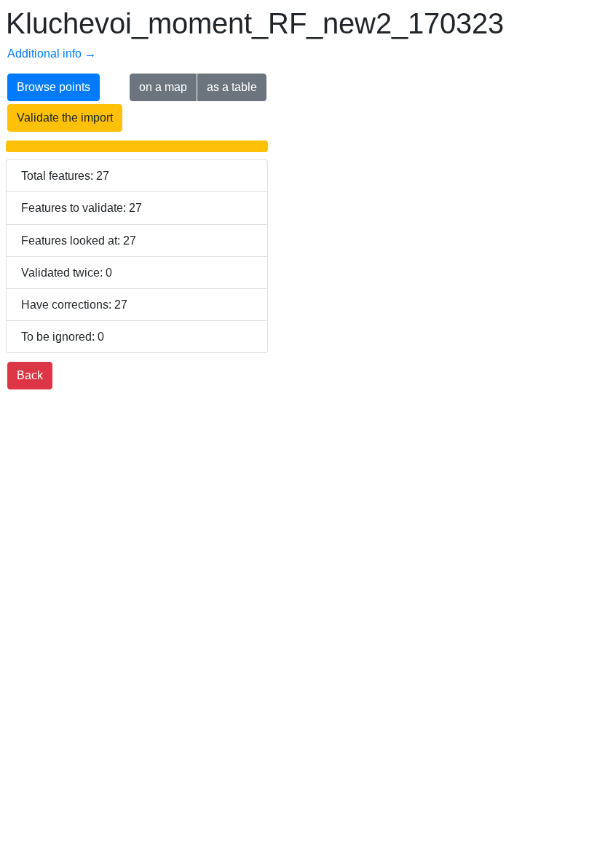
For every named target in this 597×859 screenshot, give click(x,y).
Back (30, 375)
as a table (232, 87)
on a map (163, 87)
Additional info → (51, 53)
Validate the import (65, 117)
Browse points (53, 87)
